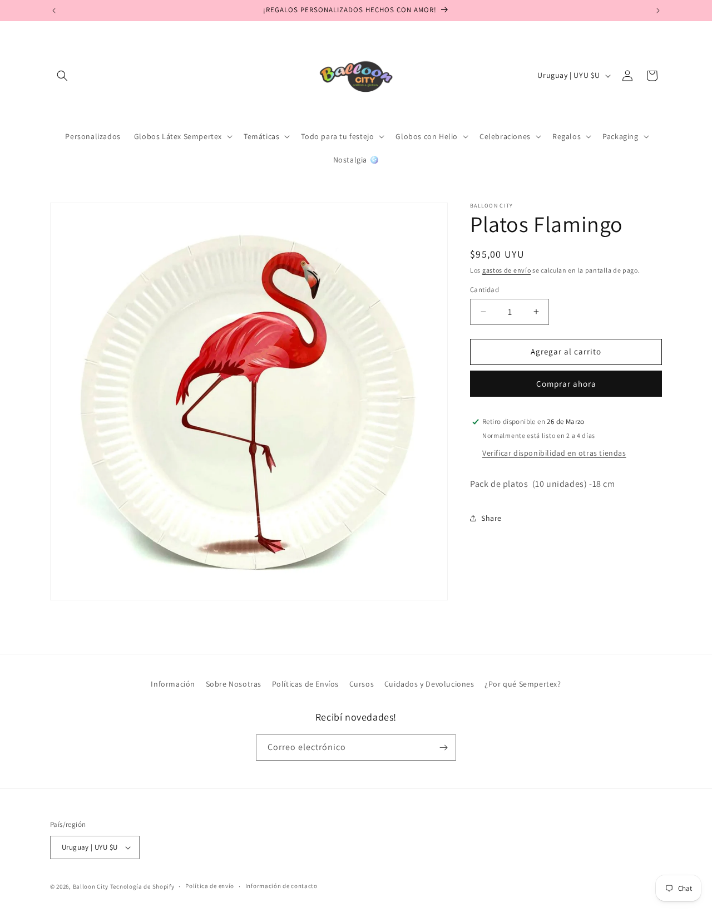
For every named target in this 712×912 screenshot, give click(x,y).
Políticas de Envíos (305, 684)
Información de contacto (281, 886)
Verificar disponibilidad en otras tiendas (554, 453)
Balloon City (90, 886)
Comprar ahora (566, 383)
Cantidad (484, 289)
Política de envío (209, 886)
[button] (62, 75)
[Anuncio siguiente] (658, 10)
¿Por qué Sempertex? (522, 684)
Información (173, 684)
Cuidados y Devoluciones (429, 684)
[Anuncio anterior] (54, 10)
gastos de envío (506, 270)
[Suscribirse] (443, 747)
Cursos (361, 684)
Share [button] (491, 518)
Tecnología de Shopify (142, 886)
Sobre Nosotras (233, 684)
